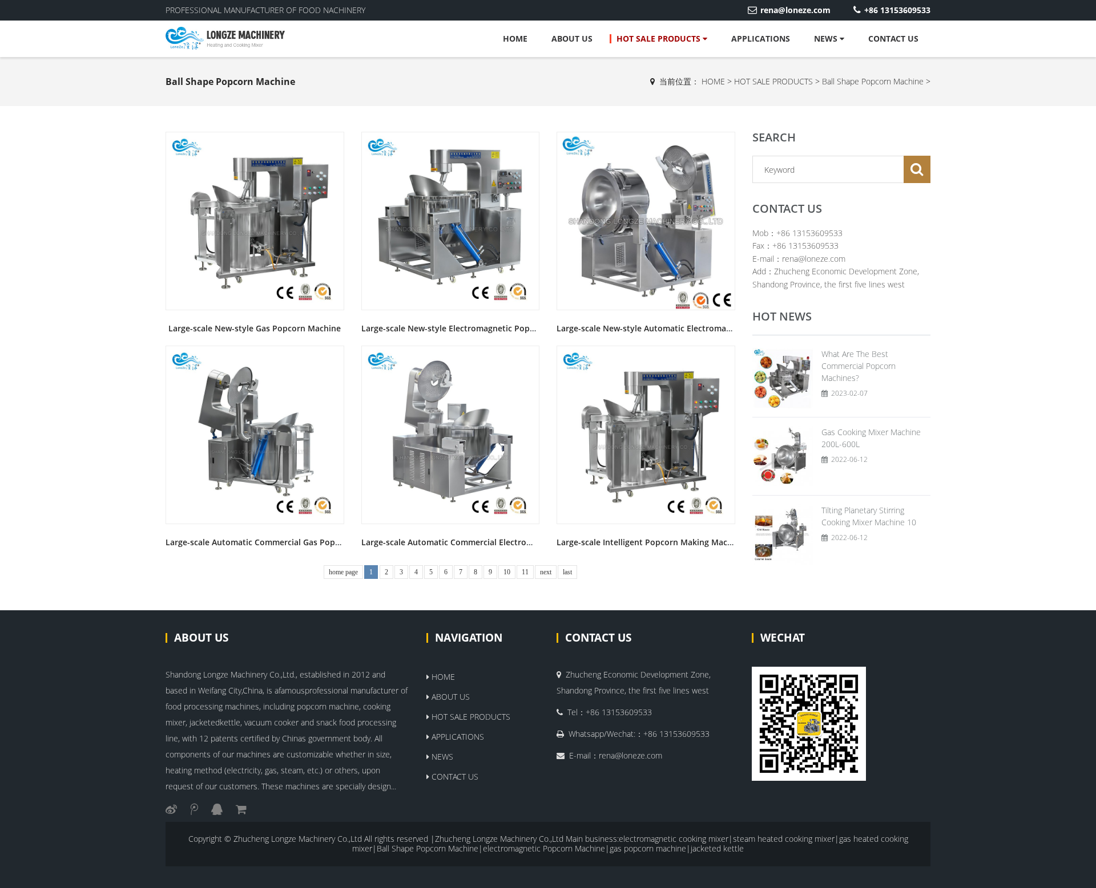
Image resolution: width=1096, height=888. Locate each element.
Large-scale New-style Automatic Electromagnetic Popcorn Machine (689, 328)
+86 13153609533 (897, 10)
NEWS (827, 38)
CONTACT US (893, 38)
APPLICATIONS (760, 38)
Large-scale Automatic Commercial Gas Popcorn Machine (277, 542)
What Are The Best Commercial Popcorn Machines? (858, 365)
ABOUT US (572, 38)
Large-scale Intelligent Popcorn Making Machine (650, 542)
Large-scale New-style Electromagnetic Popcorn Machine (472, 328)
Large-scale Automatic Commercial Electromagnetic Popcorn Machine (497, 542)
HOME (515, 38)
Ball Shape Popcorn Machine (873, 81)
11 (525, 572)
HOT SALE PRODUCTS (659, 38)
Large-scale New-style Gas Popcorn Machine (254, 328)
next (545, 572)
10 (506, 572)
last (567, 572)
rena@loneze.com (795, 10)
